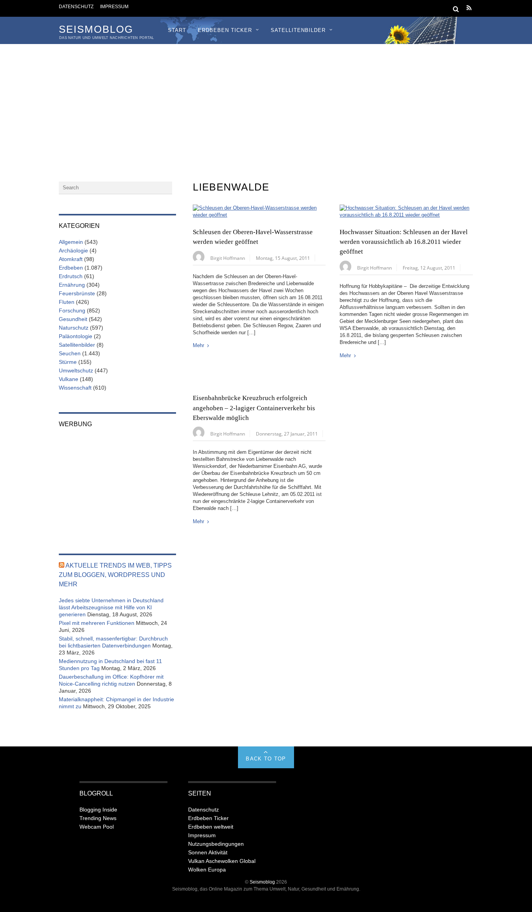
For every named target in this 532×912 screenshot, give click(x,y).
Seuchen (70, 353)
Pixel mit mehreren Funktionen (96, 623)
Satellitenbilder (298, 30)
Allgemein (71, 242)
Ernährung (72, 285)
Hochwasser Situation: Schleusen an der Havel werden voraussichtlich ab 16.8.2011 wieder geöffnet (404, 242)
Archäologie (73, 250)
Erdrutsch (71, 276)
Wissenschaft (75, 388)
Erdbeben (71, 268)
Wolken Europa (207, 869)
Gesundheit (73, 319)
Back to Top (266, 759)
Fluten (66, 302)
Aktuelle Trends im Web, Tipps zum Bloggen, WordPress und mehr (115, 574)
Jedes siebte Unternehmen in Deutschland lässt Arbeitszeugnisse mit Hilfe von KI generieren (111, 607)
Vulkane (68, 379)
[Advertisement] (266, 102)
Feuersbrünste (77, 293)
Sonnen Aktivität (207, 852)
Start (177, 30)
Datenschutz (76, 6)
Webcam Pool (96, 827)
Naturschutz (73, 328)
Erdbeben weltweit (210, 827)
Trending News (97, 818)
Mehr (198, 345)
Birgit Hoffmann (227, 258)
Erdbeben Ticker (225, 30)
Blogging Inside (98, 809)
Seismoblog (262, 881)
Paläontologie (75, 336)
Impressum (114, 6)
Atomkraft (71, 259)
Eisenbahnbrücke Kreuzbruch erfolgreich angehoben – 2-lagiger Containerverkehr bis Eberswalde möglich (254, 408)
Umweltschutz (76, 370)
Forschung (72, 310)
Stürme (68, 362)
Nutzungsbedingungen (216, 844)
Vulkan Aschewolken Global (221, 861)
